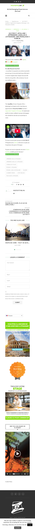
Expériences (15, 21)
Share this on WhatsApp (13, 65)
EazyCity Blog (20, 40)
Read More (17, 527)
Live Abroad (24, 29)
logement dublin (10, 172)
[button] (17, 453)
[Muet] (25, 474)
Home (6, 21)
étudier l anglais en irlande (13, 170)
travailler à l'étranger (12, 175)
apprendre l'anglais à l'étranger (14, 161)
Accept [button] (29, 524)
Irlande (25, 170)
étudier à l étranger (11, 167)
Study (17, 30)
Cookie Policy (8, 481)
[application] (17, 454)
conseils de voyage (11, 164)
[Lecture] (7, 474)
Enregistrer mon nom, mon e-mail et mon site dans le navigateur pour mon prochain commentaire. (17, 296)
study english (21, 172)
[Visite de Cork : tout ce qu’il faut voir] (17, 232)
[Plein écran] (27, 474)
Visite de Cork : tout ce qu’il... (17, 243)
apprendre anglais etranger (13, 158)
